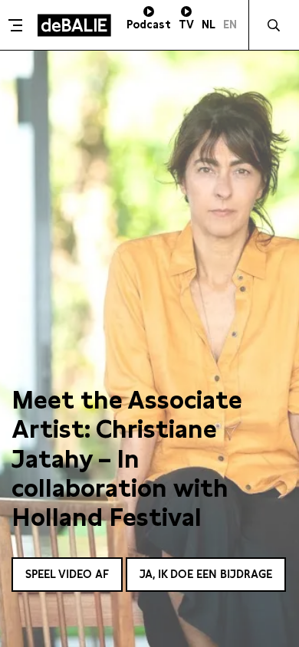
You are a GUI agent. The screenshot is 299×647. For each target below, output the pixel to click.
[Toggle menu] (17, 25)
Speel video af (67, 574)
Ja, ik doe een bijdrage (206, 574)
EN (230, 24)
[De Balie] (74, 25)
